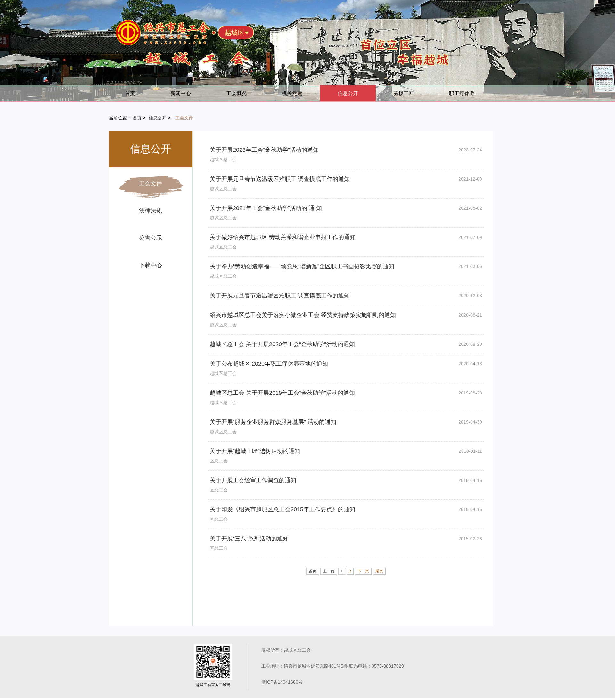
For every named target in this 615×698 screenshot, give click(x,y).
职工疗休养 (462, 93)
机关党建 (292, 93)
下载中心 (150, 265)
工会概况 (236, 93)
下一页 (363, 571)
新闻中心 (180, 93)
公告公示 (150, 238)
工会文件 (150, 183)
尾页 (379, 571)
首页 (130, 93)
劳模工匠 (403, 93)
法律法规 (150, 210)
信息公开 (348, 93)
